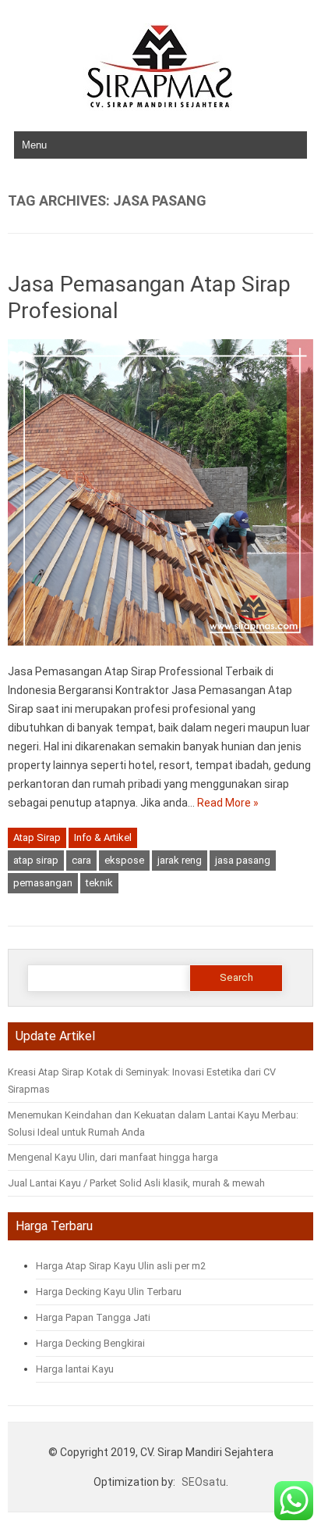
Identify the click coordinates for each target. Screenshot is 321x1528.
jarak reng (179, 860)
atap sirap (35, 860)
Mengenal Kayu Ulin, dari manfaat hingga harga (113, 1157)
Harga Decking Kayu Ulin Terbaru (109, 1291)
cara (81, 860)
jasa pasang (242, 860)
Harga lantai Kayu (75, 1369)
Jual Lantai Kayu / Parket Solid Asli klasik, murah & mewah (136, 1183)
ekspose (124, 860)
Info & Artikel (103, 837)
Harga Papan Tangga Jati (94, 1317)
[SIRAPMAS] (160, 107)
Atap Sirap (37, 837)
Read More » (228, 802)
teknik (99, 883)
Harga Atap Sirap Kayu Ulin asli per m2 (121, 1266)
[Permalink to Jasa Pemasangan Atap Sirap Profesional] (160, 652)
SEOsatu (204, 1482)
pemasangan (42, 883)
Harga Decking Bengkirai (90, 1343)
